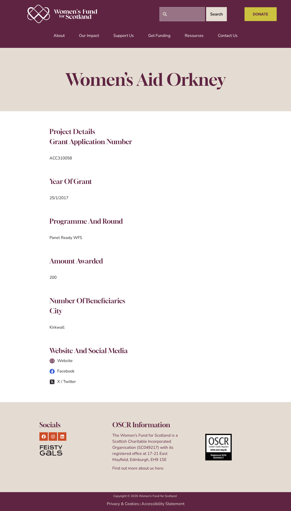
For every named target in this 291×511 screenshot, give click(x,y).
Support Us (123, 35)
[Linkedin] (62, 436)
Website (65, 360)
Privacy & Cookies (123, 503)
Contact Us (228, 35)
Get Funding (159, 35)
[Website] (52, 361)
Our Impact (89, 35)
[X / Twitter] (52, 381)
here (159, 468)
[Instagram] (53, 436)
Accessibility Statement (162, 503)
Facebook (65, 371)
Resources (194, 35)
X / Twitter (66, 381)
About (59, 35)
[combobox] (182, 14)
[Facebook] (52, 371)
